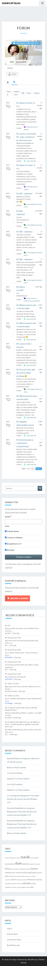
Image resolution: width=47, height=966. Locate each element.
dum (18, 863)
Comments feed (14, 939)
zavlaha (14, 887)
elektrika (25, 864)
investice (16, 869)
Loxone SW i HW (31, 161)
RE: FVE (7, 625)
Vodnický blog (11, 3)
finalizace (37, 864)
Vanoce (19, 884)
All (23, 93)
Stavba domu (13, 531)
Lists (7, 526)
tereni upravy (37, 879)
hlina (11, 869)
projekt (34, 876)
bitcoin (37, 858)
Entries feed (12, 934)
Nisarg (23, 962)
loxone (34, 868)
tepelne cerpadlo (22, 880)
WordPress (32, 959)
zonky (28, 887)
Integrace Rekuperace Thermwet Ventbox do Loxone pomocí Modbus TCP (23, 799)
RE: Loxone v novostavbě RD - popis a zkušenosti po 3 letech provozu (26, 137)
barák (25, 857)
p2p (24, 872)
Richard (9, 657)
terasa (29, 879)
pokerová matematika (17, 876)
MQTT (14, 873)
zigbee (23, 887)
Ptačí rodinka (20, 767)
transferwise (9, 884)
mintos (8, 872)
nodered (19, 872)
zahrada (26, 883)
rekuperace (8, 880)
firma (7, 868)
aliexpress (12, 858)
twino (15, 884)
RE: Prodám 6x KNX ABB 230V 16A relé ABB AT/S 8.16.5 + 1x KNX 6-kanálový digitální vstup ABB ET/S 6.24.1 (22, 724)
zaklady (33, 884)
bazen (32, 858)
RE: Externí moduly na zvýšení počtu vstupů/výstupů (24, 443)
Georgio (10, 703)
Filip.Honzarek (12, 691)
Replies (37, 93)
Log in (9, 928)
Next (38, 469)
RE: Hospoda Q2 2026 (13, 637)
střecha (14, 879)
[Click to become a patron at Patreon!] (17, 598)
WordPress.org (13, 945)
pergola (29, 872)
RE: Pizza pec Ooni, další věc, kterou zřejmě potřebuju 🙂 (25, 372)
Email (8, 516)
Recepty (10, 550)
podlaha (39, 873)
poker (7, 876)
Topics (28, 93)
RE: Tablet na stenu (12, 683)
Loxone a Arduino (15, 537)
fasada (31, 864)
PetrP (9, 633)
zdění (19, 887)
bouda (7, 864)
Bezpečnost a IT (14, 543)
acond (7, 858)
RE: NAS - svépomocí (24, 193)
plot (34, 872)
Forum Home (20, 43)
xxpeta (9, 718)
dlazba (12, 864)
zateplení (8, 887)
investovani (22, 869)
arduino (18, 858)
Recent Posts (34, 43)
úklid (31, 887)
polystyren (28, 876)
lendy (28, 869)
